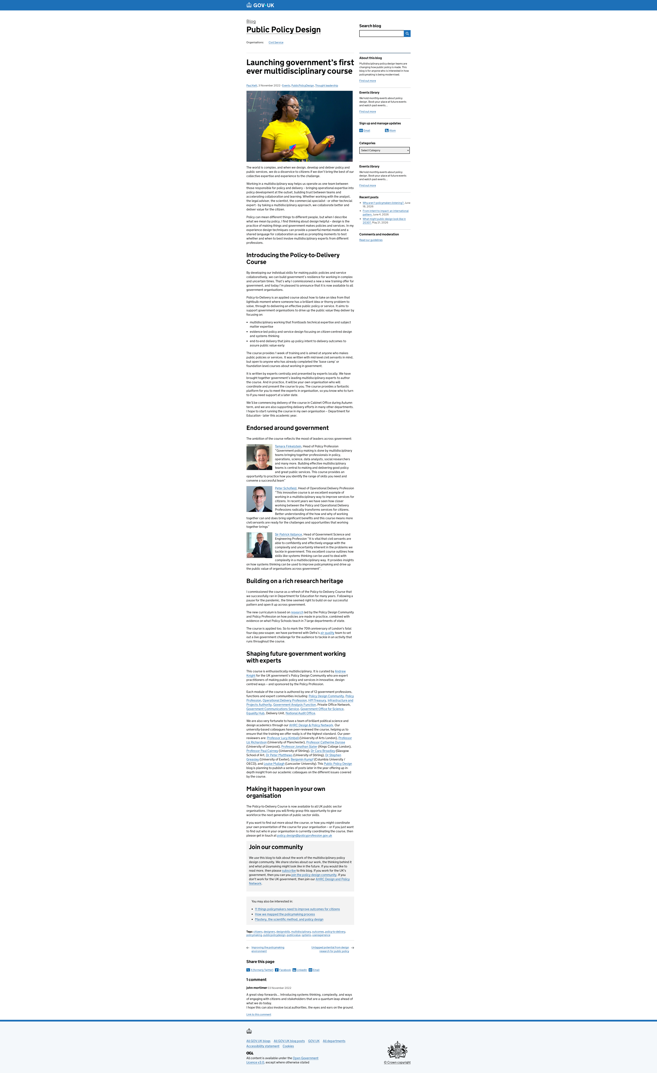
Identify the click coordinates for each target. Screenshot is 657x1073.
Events (286, 85)
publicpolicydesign (274, 935)
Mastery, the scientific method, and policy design (289, 919)
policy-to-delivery (335, 931)
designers (269, 931)
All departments (334, 1041)
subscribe (289, 870)
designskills (283, 931)
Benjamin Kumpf (302, 759)
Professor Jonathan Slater (299, 746)
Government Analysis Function (294, 705)
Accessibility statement (262, 1046)
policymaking (254, 935)
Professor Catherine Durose (325, 742)
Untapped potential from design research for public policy (330, 949)
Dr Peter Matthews (279, 755)
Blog (251, 21)
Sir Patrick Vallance (288, 534)
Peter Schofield (286, 488)
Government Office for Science (322, 709)
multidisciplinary (301, 931)
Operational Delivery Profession (285, 700)
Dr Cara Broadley (323, 751)
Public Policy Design (283, 29)
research (297, 612)
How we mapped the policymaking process (285, 914)
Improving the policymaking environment (268, 949)
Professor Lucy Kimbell (283, 738)
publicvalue (293, 935)
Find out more (367, 80)
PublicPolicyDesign (302, 85)
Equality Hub (255, 713)
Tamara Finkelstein (288, 446)
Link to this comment (258, 1014)
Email (316, 970)
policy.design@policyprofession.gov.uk (304, 835)
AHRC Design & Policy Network (311, 725)
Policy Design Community (326, 696)
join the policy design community (314, 875)
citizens (257, 931)
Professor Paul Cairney (262, 751)
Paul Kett (251, 85)
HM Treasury (317, 700)
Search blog (370, 25)
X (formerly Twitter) (262, 970)
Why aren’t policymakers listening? (383, 202)
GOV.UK (314, 1041)
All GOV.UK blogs (258, 1041)
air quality (327, 633)
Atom (392, 130)
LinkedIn (302, 970)
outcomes (318, 931)
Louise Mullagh (274, 764)
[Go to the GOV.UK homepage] (260, 5)
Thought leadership (326, 85)
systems (306, 935)
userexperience (321, 935)
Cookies (288, 1046)
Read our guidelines (371, 240)
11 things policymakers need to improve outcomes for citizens (297, 909)
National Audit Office (300, 713)
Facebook (285, 970)
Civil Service (276, 42)
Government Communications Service (272, 709)
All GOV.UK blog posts (289, 1041)
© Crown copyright (397, 1062)
